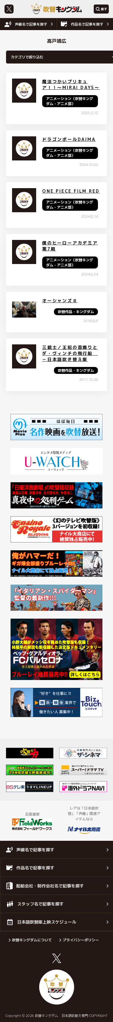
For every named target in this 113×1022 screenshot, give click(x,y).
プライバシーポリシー (81, 940)
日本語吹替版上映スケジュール (46, 922)
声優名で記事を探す (31, 24)
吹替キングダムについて (32, 940)
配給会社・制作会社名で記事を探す (50, 886)
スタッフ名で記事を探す (40, 904)
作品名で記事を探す (87, 24)
